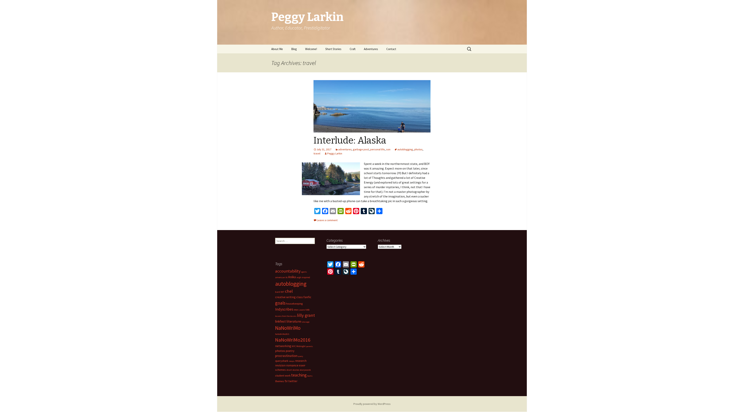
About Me (277, 49)
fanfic (307, 297)
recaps (291, 361)
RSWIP (302, 365)
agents (304, 272)
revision (280, 365)
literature (293, 321)
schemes (280, 369)
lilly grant (306, 315)
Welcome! (311, 49)
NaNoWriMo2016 (292, 340)
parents (309, 346)
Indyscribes (284, 309)
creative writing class (289, 297)
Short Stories (333, 49)
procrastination (286, 356)
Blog (294, 49)
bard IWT (279, 291)
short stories (292, 369)
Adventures (371, 49)
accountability (288, 271)
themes (279, 381)
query (300, 356)
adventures (345, 149)
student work (283, 375)
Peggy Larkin (334, 153)
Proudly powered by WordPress (372, 404)
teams (310, 376)
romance (292, 365)
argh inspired (303, 277)
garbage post (361, 149)
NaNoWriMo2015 (282, 334)
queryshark (281, 361)
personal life (377, 149)
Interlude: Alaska (349, 140)
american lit (281, 277)
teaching (299, 375)
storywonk (305, 369)
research (301, 361)
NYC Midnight (299, 346)
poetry (290, 351)
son (388, 149)
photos (418, 149)
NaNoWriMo (288, 328)
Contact (391, 49)
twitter (292, 381)
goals (280, 303)
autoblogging (405, 149)
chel (289, 291)
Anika (292, 277)
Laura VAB (304, 309)
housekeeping (294, 303)
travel (316, 153)
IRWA (296, 310)
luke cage (305, 322)
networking (283, 346)
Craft (353, 49)
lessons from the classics (285, 316)
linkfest (280, 321)
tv (286, 381)
